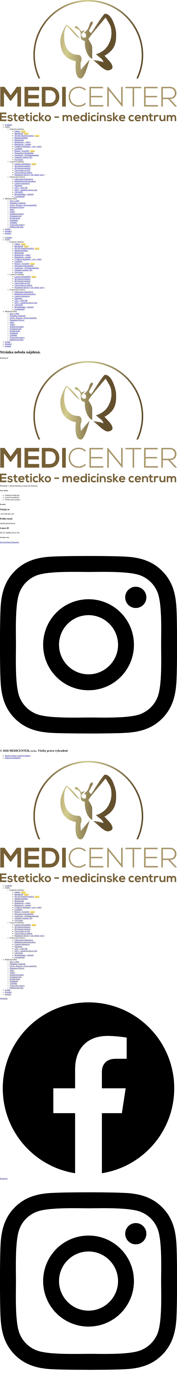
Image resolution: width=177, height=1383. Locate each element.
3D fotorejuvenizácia (22, 166)
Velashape (18, 186)
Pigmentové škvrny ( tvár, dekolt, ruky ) (29, 175)
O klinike (8, 125)
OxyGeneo (18, 160)
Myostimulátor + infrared (23, 194)
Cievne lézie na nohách (23, 173)
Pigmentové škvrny (17, 207)
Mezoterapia (19, 140)
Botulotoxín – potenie (22, 144)
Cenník (7, 229)
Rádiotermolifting (21, 138)
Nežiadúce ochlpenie (18, 203)
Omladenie (14, 220)
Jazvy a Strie (14, 201)
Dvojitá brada (15, 218)
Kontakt (8, 233)
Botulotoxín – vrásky (22, 142)
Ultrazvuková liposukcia (23, 179)
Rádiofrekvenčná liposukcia (25, 181)
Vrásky (12, 212)
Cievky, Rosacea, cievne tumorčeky (23, 205)
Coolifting (18, 149)
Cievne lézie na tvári (22, 170)
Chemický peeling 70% (23, 157)
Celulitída (13, 223)
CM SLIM (18, 192)
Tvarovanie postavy (17, 225)
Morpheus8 (18, 133)
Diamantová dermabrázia (23, 153)
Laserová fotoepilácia (22, 164)
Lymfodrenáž (19, 196)
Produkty (8, 231)
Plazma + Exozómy (21, 151)
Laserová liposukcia (22, 183)
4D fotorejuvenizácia (22, 168)
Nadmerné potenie (17, 214)
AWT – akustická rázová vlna (25, 190)
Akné (12, 209)
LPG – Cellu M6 (20, 188)
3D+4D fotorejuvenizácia (24, 136)
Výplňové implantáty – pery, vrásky (28, 146)
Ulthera (17, 131)
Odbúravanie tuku (16, 227)
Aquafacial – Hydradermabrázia (26, 155)
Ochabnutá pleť (16, 216)
